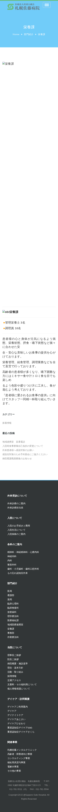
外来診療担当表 (15, 507)
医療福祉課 (13, 620)
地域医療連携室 (15, 624)
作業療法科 (13, 637)
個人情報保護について (18, 688)
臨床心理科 (13, 603)
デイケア (11, 711)
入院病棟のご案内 (16, 534)
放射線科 (11, 612)
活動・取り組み (15, 672)
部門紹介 (29, 34)
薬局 (9, 599)
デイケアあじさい (16, 719)
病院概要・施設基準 (17, 663)
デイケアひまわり (16, 723)
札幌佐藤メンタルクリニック (22, 750)
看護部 (10, 595)
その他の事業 (14, 770)
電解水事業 (13, 766)
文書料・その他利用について (22, 684)
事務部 (10, 633)
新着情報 (6, 423)
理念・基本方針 (15, 667)
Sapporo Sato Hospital (35, 795)
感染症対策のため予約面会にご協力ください (25, 454)
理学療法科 (13, 616)
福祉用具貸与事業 (16, 762)
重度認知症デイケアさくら (20, 732)
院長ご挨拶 (13, 659)
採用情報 (11, 676)
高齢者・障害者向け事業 (19, 754)
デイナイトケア (15, 715)
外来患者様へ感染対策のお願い (18, 450)
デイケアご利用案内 (17, 706)
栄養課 (10, 628)
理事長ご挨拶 (14, 655)
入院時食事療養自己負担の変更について (22, 446)
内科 (9, 560)
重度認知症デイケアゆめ (19, 727)
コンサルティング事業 (18, 758)
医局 (9, 591)
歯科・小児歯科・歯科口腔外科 (23, 569)
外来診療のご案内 (16, 503)
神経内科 (11, 556)
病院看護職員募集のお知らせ (17, 458)
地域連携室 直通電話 (13, 441)
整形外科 (11, 564)
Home (16, 34)
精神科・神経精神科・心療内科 (23, 552)
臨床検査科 (13, 608)
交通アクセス (14, 680)
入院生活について (16, 530)
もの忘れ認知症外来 (17, 573)
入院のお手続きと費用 (18, 525)
